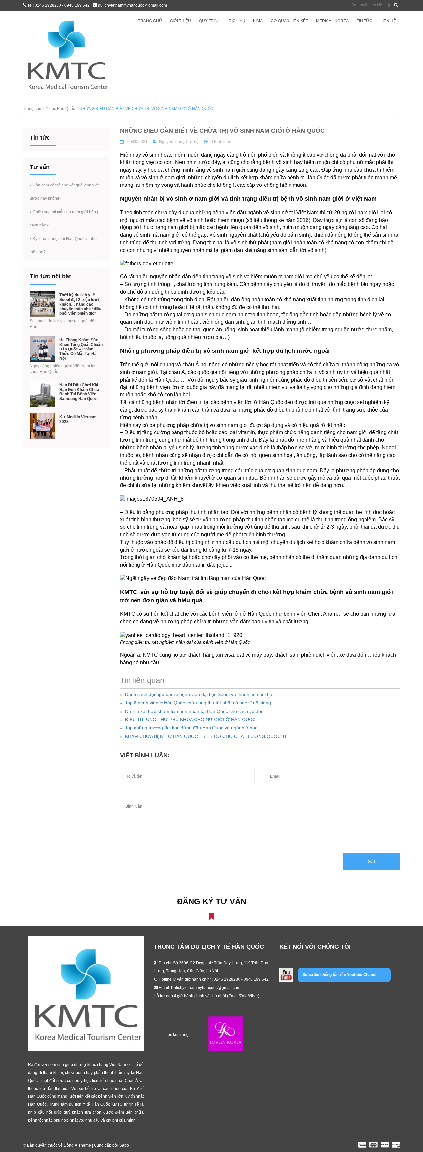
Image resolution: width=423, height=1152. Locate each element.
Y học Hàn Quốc (60, 108)
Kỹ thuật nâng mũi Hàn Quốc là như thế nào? (63, 245)
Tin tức (364, 21)
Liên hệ (388, 21)
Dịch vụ (237, 21)
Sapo (124, 1145)
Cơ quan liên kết (289, 21)
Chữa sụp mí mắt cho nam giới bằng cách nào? (64, 218)
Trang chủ (150, 21)
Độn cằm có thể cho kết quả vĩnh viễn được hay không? (65, 192)
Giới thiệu (180, 21)
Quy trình (210, 21)
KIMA (258, 21)
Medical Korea (332, 21)
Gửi (371, 861)
